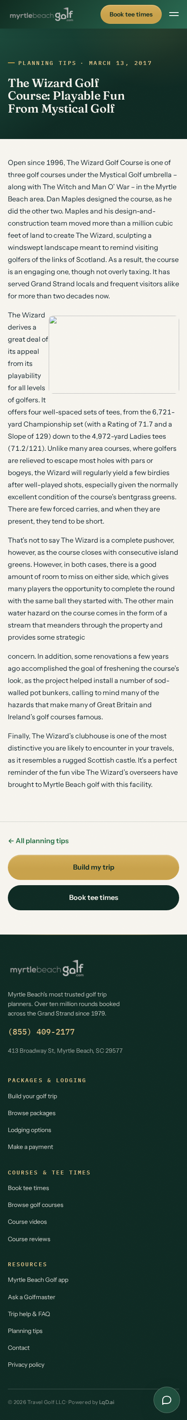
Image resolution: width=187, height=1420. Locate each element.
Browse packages (32, 1113)
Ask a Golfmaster (31, 1297)
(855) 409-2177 (41, 1032)
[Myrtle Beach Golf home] (41, 14)
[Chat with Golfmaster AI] (167, 1400)
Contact (19, 1348)
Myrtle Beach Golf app (38, 1280)
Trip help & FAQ (29, 1314)
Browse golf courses (35, 1205)
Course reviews (29, 1239)
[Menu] (174, 14)
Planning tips (47, 63)
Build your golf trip (32, 1096)
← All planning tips (38, 840)
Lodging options (29, 1130)
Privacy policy (26, 1364)
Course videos (27, 1222)
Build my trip (93, 867)
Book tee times (131, 14)
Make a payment (30, 1147)
